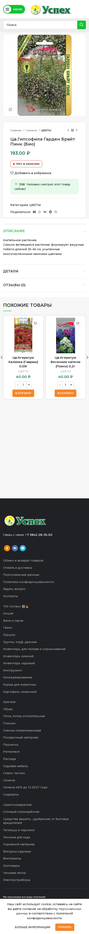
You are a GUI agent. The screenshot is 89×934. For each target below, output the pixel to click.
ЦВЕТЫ (46, 130)
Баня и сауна (13, 620)
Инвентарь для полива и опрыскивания (34, 649)
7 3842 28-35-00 (39, 535)
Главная (16, 130)
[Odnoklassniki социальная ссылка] (7, 548)
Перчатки (10, 745)
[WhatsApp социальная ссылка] (39, 212)
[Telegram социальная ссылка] (50, 212)
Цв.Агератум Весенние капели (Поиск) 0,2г (65, 362)
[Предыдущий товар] (68, 130)
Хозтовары (11, 866)
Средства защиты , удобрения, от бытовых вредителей (36, 821)
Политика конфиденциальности (28, 582)
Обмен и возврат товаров (23, 560)
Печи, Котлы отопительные (24, 716)
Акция (8, 613)
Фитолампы (12, 858)
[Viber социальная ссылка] (56, 212)
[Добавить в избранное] (35, 323)
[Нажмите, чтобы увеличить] (10, 109)
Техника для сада (16, 837)
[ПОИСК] (81, 25)
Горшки (9, 635)
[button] (23, 393)
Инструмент (12, 670)
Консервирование (17, 677)
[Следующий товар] (77, 130)
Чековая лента (14, 873)
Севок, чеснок (14, 773)
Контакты (10, 596)
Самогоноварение (17, 805)
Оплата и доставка (17, 568)
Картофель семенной (19, 692)
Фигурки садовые (17, 851)
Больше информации (32, 927)
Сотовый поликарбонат (21, 812)
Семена (32, 130)
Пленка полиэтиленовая (22, 730)
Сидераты (11, 794)
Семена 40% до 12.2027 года (25, 787)
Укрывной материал (19, 844)
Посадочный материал (20, 737)
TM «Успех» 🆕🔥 (16, 606)
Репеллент (11, 752)
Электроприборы (16, 880)
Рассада (9, 759)
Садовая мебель (15, 766)
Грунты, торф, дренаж (20, 642)
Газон (7, 627)
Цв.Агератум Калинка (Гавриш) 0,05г (23, 362)
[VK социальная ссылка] (45, 212)
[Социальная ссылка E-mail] (34, 212)
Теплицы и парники (19, 830)
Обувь (8, 709)
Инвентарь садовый (19, 663)
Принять (64, 927)
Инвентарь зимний (18, 656)
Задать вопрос (14, 589)
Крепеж (9, 702)
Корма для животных (19, 684)
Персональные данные (21, 575)
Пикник (9, 723)
